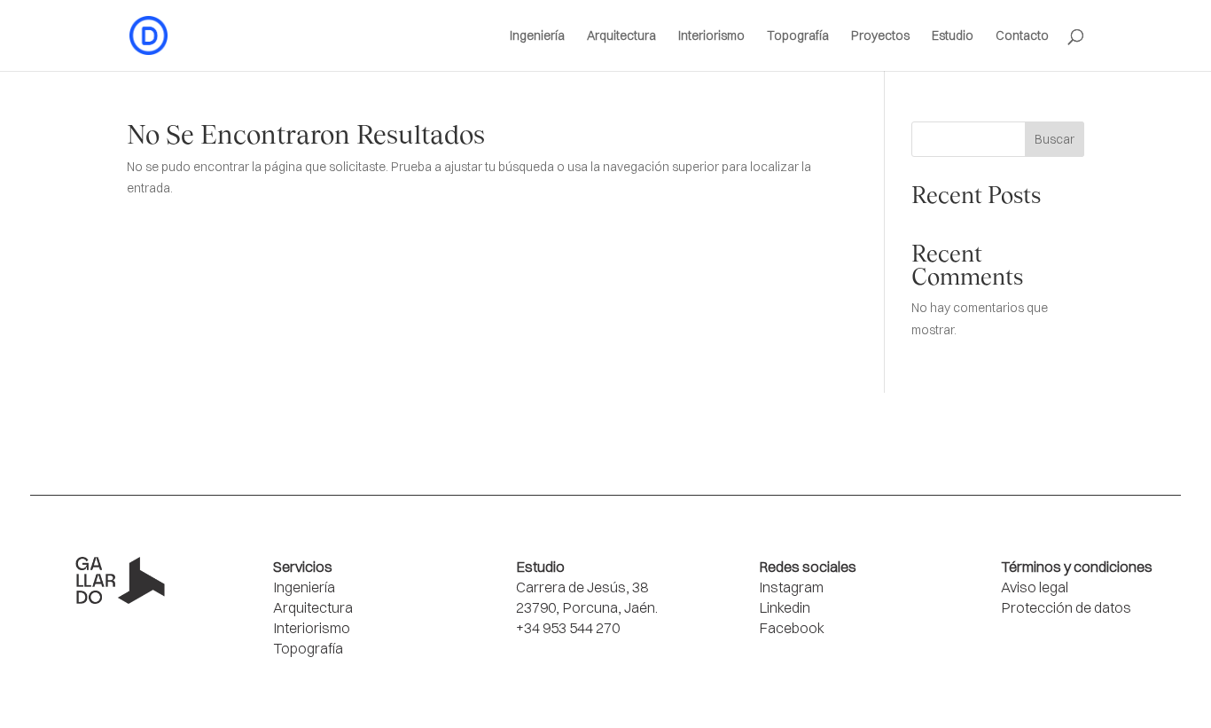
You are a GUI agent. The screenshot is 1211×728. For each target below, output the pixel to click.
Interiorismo (711, 36)
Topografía (798, 36)
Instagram (791, 587)
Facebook (791, 628)
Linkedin (784, 607)
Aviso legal (1034, 587)
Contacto (1022, 36)
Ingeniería (537, 36)
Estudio (952, 36)
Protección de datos (1066, 607)
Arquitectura (621, 36)
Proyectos (880, 36)
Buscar (1054, 139)
